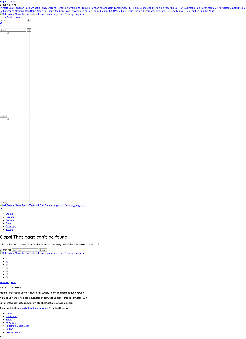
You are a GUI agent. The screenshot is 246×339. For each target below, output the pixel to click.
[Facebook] (7, 258)
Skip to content (8, 1)
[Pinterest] (7, 264)
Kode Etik (11, 322)
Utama (9, 213)
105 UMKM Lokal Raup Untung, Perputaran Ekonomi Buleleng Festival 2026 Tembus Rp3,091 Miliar (162, 11)
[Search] (1, 26)
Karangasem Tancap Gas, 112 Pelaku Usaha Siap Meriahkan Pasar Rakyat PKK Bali (144, 7)
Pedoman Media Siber (17, 325)
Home (3, 17)
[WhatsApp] (7, 274)
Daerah (10, 220)
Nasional (10, 217)
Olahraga (11, 226)
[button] (29, 20)
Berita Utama (14, 17)
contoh (9, 313)
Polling (9, 229)
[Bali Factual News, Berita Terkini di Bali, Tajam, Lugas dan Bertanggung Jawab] (43, 14)
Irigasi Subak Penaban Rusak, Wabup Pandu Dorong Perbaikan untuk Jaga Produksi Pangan (49, 7)
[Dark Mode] (1, 23)
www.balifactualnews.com (34, 308)
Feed (13, 282)
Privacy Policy (13, 332)
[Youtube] (7, 271)
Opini (8, 223)
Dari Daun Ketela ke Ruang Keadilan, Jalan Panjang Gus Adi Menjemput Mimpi (66, 11)
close (3, 116)
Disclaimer (11, 316)
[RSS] (7, 277)
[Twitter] (7, 261)
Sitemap (4, 282)
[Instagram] (7, 267)
